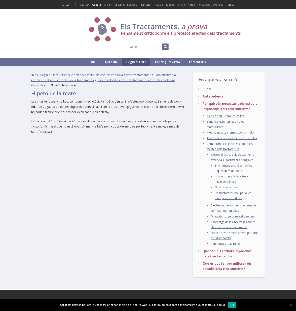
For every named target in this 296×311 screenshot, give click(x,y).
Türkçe (230, 4)
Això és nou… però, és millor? (226, 116)
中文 (74, 4)
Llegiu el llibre (136, 62)
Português (204, 4)
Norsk (191, 4)
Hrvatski (158, 4)
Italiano (170, 4)
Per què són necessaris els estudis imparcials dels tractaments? (106, 75)
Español (120, 4)
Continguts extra (167, 62)
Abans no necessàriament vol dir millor (232, 138)
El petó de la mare (226, 187)
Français (145, 4)
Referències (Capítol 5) (225, 244)
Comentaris (197, 62)
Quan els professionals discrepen (232, 216)
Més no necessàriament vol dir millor (231, 132)
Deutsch (85, 4)
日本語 (181, 4)
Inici (93, 62)
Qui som (111, 62)
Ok (232, 304)
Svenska (218, 4)
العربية (65, 4)
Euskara (132, 4)
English (107, 4)
